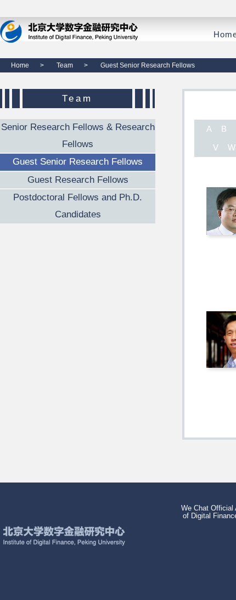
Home (20, 65)
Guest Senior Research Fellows (78, 161)
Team (65, 65)
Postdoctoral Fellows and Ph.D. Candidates (77, 206)
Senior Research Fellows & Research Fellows (78, 135)
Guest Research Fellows (77, 180)
